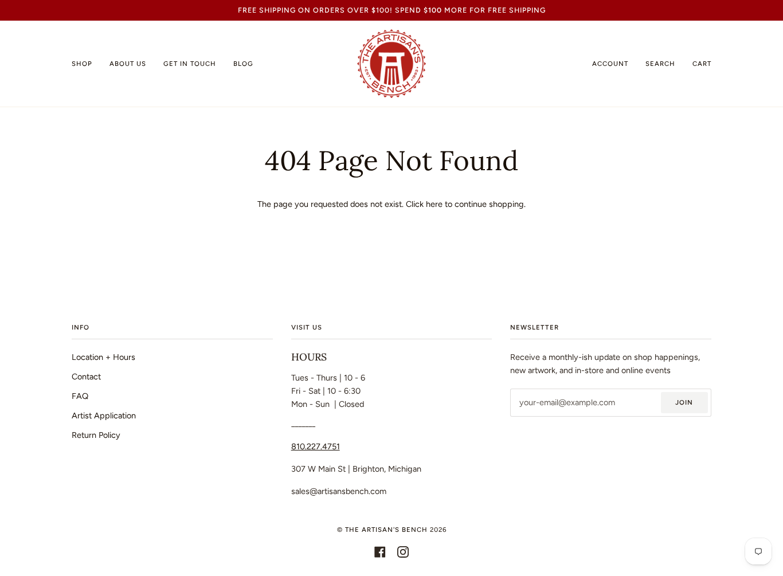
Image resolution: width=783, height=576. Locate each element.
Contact (86, 376)
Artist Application (104, 415)
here (434, 204)
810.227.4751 (315, 446)
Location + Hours (103, 357)
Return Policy (96, 435)
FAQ (80, 396)
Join (684, 402)
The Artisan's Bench (386, 530)
